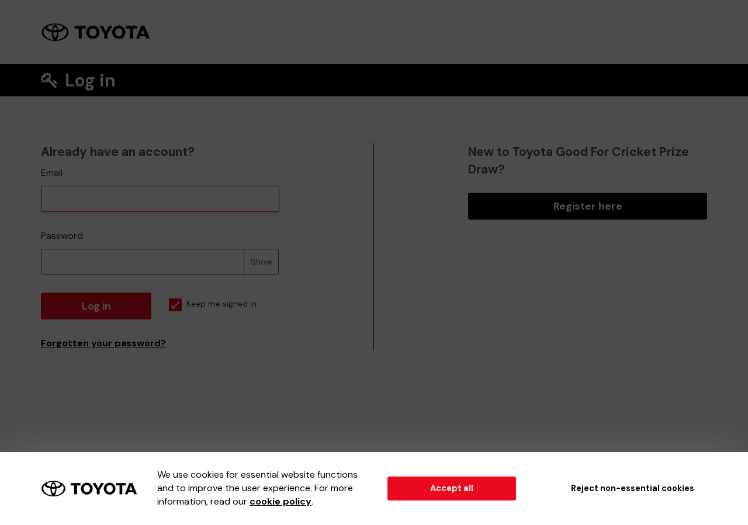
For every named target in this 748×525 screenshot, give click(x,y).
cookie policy (280, 501)
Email (52, 172)
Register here (587, 206)
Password (62, 236)
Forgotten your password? (103, 343)
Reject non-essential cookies (632, 488)
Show (261, 261)
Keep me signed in (221, 304)
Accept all (451, 488)
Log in (96, 306)
